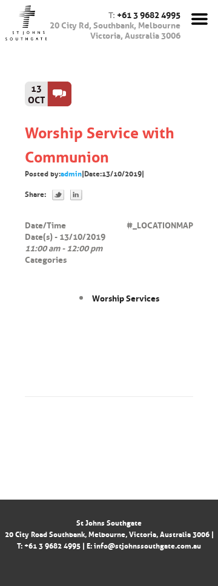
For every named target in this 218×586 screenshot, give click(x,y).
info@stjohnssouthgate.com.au (147, 545)
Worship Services (125, 297)
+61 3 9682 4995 (148, 14)
